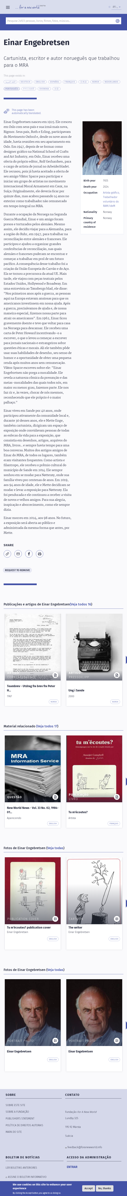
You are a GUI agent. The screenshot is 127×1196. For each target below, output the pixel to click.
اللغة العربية (10, 82)
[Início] (30, 7)
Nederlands (111, 82)
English (40, 82)
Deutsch (25, 82)
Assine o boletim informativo (27, 1177)
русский (28, 89)
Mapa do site (14, 1131)
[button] (7, 554)
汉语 (56, 89)
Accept (89, 1188)
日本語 (83, 82)
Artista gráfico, (111, 192)
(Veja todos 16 (80, 604)
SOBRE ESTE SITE (15, 1105)
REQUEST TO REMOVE (17, 570)
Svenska (44, 89)
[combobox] (116, 7)
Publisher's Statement (20, 1118)
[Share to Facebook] (29, 554)
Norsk (95, 82)
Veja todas (55, 848)
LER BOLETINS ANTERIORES (21, 1167)
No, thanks (104, 1188)
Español (54, 82)
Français (70, 82)
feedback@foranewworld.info (84, 1147)
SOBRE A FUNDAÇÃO (17, 1111)
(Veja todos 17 (46, 726)
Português (11, 89)
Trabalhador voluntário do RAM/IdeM (111, 201)
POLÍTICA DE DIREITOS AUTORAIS (24, 1125)
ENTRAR (72, 1167)
